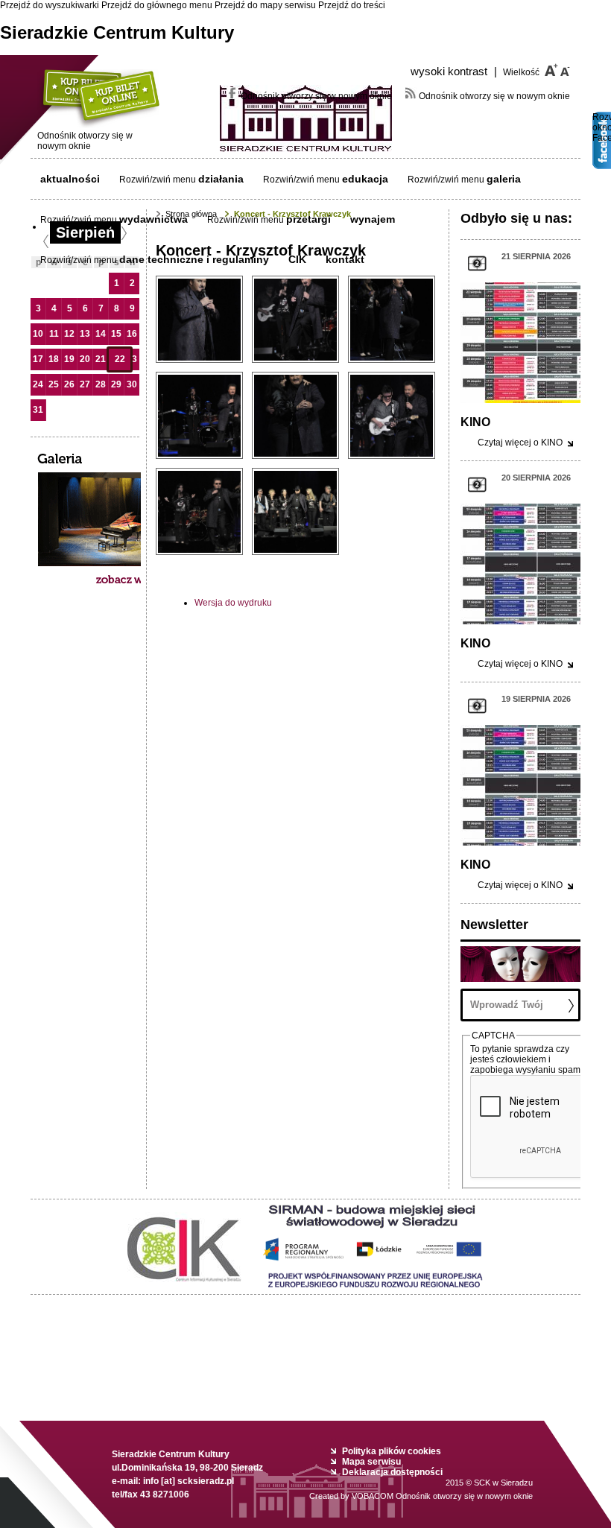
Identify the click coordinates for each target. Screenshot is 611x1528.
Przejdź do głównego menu (156, 5)
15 (116, 334)
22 (120, 359)
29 (116, 384)
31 (38, 410)
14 (100, 334)
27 (85, 384)
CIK (297, 259)
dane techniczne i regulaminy (194, 259)
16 (132, 334)
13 (85, 334)
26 (69, 384)
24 (38, 384)
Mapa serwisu (371, 1461)
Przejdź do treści (351, 5)
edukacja (365, 179)
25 (53, 384)
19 (69, 359)
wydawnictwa (153, 219)
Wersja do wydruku (233, 602)
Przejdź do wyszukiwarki (49, 5)
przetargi (308, 219)
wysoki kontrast (454, 71)
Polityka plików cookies (391, 1451)
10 (38, 334)
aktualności (70, 179)
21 (100, 359)
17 (38, 359)
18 (53, 359)
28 (100, 384)
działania (221, 179)
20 (85, 359)
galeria (504, 179)
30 (132, 384)
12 (69, 334)
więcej (520, 442)
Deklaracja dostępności (392, 1472)
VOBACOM (442, 1495)
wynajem (372, 219)
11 (54, 334)
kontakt (345, 259)
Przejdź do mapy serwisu (265, 5)
